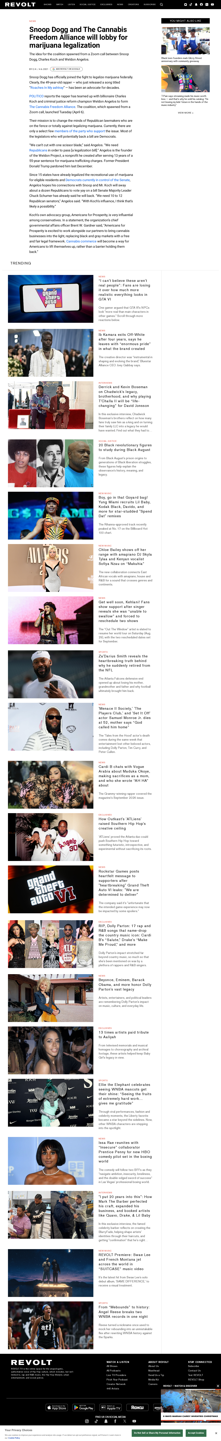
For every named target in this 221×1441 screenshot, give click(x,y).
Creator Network (116, 1384)
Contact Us (194, 1370)
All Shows (112, 1366)
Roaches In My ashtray (47, 88)
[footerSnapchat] (105, 1423)
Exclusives (106, 4)
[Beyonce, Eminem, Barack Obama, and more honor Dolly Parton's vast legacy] (50, 998)
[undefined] (185, 40)
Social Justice (88, 4)
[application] (191, 1406)
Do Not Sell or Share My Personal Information (157, 1433)
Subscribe (150, 4)
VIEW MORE (185, 112)
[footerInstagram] (87, 1423)
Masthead (153, 1370)
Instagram (185, 4)
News (120, 4)
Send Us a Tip (156, 1375)
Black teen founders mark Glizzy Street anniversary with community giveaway (181, 60)
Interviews (105, 383)
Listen (71, 4)
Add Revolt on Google (68, 69)
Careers (152, 1384)
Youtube (212, 4)
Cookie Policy (14, 1438)
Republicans (38, 150)
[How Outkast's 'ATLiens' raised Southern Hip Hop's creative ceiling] (50, 837)
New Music (105, 493)
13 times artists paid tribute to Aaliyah (124, 1034)
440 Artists (113, 1388)
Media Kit (153, 1379)
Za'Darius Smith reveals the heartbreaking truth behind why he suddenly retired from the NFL (124, 663)
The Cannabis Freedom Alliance (52, 107)
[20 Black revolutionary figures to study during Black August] (50, 463)
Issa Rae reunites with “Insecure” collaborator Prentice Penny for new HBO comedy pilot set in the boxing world (125, 1152)
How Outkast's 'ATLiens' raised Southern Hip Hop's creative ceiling (122, 824)
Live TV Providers (116, 1375)
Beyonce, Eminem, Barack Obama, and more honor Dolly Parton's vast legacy (125, 984)
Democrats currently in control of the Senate (98, 180)
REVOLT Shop (196, 1379)
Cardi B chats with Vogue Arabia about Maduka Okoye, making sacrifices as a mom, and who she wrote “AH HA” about (124, 776)
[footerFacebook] (115, 1423)
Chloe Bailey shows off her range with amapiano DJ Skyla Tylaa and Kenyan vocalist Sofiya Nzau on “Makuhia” (125, 556)
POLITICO (36, 96)
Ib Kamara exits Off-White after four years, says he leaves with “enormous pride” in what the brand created (125, 341)
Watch (59, 4)
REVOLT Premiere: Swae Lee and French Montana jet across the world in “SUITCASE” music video (125, 1261)
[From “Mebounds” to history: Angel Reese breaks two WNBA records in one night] (50, 1325)
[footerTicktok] (96, 1423)
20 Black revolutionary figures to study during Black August (125, 447)
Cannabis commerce (81, 241)
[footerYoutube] (134, 1423)
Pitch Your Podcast (117, 1379)
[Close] (216, 1433)
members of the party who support (80, 131)
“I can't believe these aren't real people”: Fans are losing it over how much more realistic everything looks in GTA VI (124, 289)
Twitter (207, 4)
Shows (47, 4)
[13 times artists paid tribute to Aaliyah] (50, 1050)
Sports (103, 652)
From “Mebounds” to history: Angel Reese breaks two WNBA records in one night (124, 1312)
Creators (133, 4)
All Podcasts (114, 1370)
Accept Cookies (196, 1433)
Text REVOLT (195, 1375)
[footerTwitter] (124, 1423)
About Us (153, 1366)
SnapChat (196, 4)
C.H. (35, 69)
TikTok (190, 4)
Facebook (201, 4)
